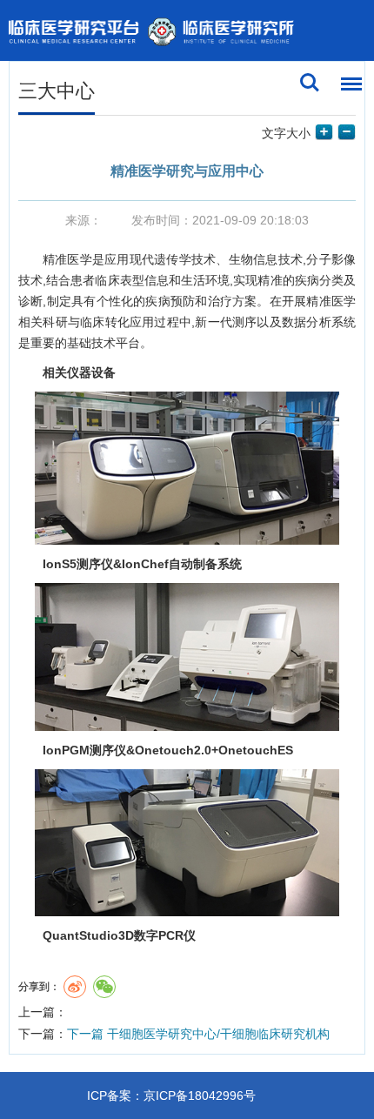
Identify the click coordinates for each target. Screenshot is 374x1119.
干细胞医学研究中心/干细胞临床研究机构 (198, 1034)
